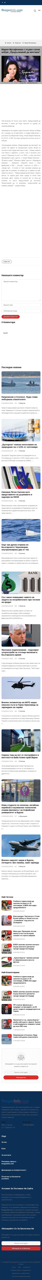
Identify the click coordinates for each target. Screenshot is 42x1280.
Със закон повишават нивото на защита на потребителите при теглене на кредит (21, 599)
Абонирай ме (21, 1077)
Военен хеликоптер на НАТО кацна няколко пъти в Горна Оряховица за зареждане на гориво (20, 705)
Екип (4, 1148)
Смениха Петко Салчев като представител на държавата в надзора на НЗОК (17, 494)
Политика (22, 451)
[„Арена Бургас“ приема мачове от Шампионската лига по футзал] (7, 962)
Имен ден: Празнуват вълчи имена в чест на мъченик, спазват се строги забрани (24, 933)
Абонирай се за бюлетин (21, 1248)
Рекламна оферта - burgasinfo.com (21, 1270)
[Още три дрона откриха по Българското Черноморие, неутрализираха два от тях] (21, 530)
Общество (23, 83)
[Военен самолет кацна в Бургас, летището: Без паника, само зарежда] (21, 845)
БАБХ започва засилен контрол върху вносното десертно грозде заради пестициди (26, 947)
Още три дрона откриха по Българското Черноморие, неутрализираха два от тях (15, 547)
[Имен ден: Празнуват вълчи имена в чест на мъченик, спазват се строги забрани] (7, 935)
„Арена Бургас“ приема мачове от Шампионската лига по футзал (26, 960)
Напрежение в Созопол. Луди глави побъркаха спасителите (20, 398)
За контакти (6, 1155)
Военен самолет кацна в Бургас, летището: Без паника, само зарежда (20, 861)
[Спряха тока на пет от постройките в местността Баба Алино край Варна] (21, 740)
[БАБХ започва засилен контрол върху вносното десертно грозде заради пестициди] (7, 949)
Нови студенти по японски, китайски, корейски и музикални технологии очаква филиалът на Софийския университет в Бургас (20, 809)
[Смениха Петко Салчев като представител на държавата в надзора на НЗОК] (21, 478)
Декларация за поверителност (14, 1170)
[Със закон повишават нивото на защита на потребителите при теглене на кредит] (21, 583)
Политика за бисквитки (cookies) (21, 1276)
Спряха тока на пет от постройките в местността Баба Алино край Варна (20, 756)
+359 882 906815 (28, 1125)
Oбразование (23, 816)
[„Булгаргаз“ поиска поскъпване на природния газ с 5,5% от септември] (21, 430)
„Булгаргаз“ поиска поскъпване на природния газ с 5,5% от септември (20, 445)
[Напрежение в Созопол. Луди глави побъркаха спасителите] (21, 382)
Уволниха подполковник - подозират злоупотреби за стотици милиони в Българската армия (20, 652)
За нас (4, 1142)
